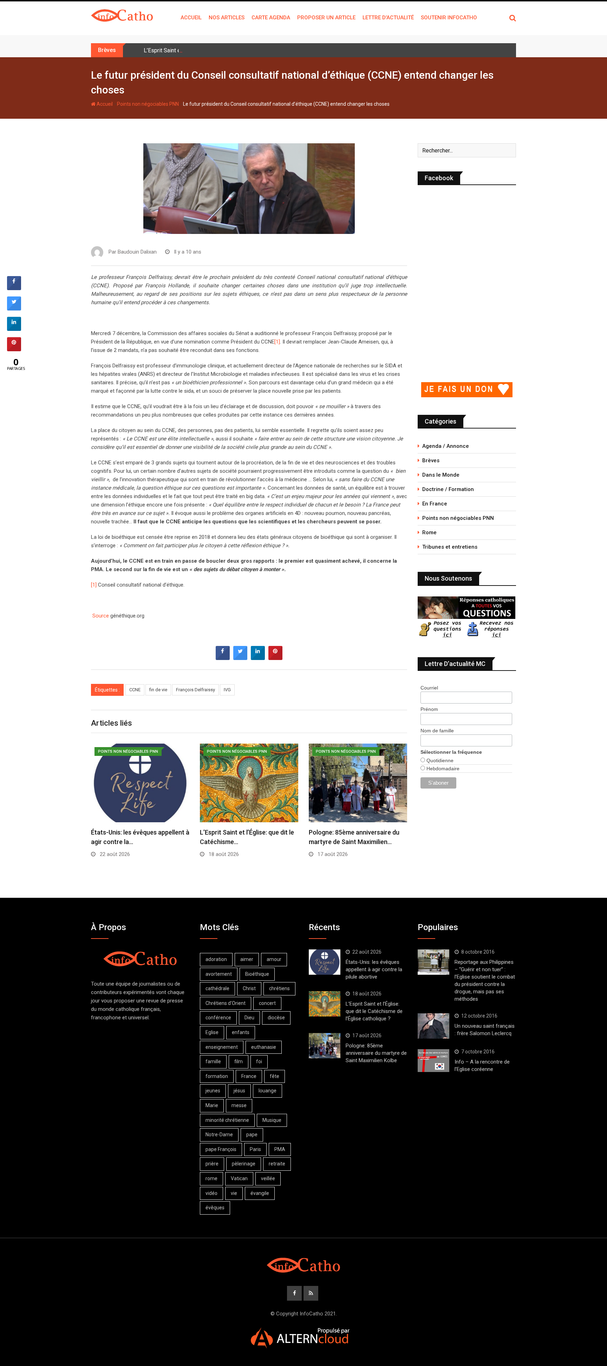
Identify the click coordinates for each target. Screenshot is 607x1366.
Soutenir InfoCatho (449, 17)
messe (239, 1105)
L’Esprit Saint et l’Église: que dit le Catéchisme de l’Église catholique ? (229, 50)
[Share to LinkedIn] (258, 657)
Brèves (430, 460)
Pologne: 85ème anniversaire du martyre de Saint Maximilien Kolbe (376, 1053)
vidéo (211, 1193)
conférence (218, 1017)
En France (434, 504)
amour (274, 959)
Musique (271, 1120)
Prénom (429, 709)
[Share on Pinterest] (275, 657)
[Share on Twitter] (240, 657)
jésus (239, 1090)
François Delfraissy (195, 689)
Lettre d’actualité (388, 17)
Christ (249, 988)
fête (274, 1076)
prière (211, 1163)
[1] (277, 342)
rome (211, 1178)
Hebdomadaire (442, 768)
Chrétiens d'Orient (225, 1003)
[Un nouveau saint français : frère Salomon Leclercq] (433, 1026)
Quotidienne (439, 760)
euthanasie (263, 1047)
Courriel (429, 688)
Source (101, 616)
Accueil (191, 17)
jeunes (212, 1090)
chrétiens (279, 988)
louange (267, 1090)
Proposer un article (326, 17)
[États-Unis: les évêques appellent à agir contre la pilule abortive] (324, 962)
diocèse (276, 1017)
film (238, 1061)
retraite (277, 1163)
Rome (429, 532)
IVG (227, 689)
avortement (218, 974)
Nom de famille (437, 730)
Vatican (239, 1178)
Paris (255, 1149)
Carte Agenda (271, 17)
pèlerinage (243, 1163)
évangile (259, 1193)
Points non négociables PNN (148, 104)
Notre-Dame (219, 1134)
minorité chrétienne (227, 1120)
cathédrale (217, 988)
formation (216, 1076)
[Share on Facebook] (223, 657)
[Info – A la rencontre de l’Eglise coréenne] (433, 1060)
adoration (216, 959)
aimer (246, 959)
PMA (279, 1149)
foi (259, 1061)
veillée (268, 1178)
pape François (220, 1149)
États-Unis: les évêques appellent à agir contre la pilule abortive (374, 969)
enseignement (221, 1047)
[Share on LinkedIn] (14, 328)
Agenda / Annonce (445, 446)
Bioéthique (257, 974)
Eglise (211, 1032)
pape (251, 1134)
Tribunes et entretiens (449, 547)
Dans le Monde (440, 475)
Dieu (249, 1017)
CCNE (135, 689)
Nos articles (226, 17)
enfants (240, 1032)
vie (234, 1193)
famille (213, 1061)
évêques (214, 1207)
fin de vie (158, 689)
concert (267, 1003)
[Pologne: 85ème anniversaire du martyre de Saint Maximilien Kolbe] (324, 1045)
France (248, 1076)
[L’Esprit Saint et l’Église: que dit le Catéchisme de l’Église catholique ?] (324, 1004)
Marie (211, 1105)
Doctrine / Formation (448, 489)
